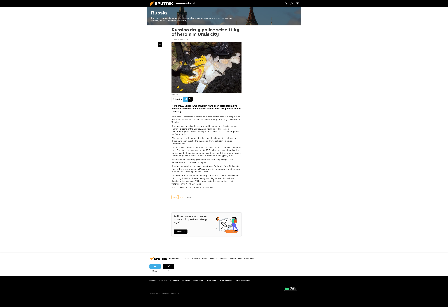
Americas (196, 259)
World (181, 197)
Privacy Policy (211, 280)
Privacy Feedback (225, 280)
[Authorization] (286, 3)
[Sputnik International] (162, 6)
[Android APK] (291, 288)
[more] (160, 44)
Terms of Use (174, 280)
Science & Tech (236, 259)
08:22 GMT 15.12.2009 (180, 39)
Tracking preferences (242, 280)
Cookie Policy (198, 280)
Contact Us (186, 280)
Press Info (163, 280)
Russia (175, 197)
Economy (214, 259)
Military (224, 259)
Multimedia (249, 259)
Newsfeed (189, 197)
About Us (152, 280)
